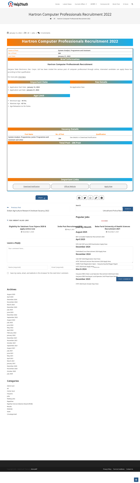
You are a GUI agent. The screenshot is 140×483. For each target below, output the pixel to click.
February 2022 (11, 333)
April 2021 (10, 358)
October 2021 (11, 343)
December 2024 (12, 299)
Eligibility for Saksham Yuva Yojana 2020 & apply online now (27, 227)
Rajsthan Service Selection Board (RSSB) (20, 404)
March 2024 (11, 305)
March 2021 (11, 361)
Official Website (70, 186)
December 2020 (12, 366)
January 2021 (11, 363)
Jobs (33, 33)
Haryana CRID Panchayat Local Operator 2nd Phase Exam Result (97, 276)
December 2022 (12, 315)
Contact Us (129, 469)
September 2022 (12, 317)
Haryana (10, 394)
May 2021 (10, 356)
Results (9, 406)
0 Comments (45, 33)
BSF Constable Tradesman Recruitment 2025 (90, 237)
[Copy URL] (96, 197)
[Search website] (132, 4)
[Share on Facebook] (79, 197)
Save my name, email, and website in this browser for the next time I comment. (39, 273)
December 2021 (12, 338)
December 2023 (12, 307)
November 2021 (12, 340)
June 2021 (10, 353)
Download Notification (32, 186)
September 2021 (12, 346)
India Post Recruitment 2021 (70, 226)
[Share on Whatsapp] (90, 197)
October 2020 (11, 371)
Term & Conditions (118, 469)
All (28, 33)
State (8, 411)
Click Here (22, 77)
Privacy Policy (107, 469)
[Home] (51, 19)
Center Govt (11, 391)
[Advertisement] (101, 110)
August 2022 (11, 320)
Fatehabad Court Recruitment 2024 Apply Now (91, 251)
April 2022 (10, 330)
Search (78, 205)
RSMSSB (9, 409)
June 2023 (10, 312)
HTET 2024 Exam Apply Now (85, 267)
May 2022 (10, 328)
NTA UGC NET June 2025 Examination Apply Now (91, 244)
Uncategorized (12, 414)
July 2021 (10, 351)
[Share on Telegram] (101, 197)
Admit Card (10, 386)
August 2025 (11, 294)
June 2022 (10, 325)
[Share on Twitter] (85, 197)
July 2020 (10, 374)
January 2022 (11, 335)
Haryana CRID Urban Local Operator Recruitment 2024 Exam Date (97, 274)
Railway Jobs (11, 399)
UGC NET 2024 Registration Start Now (88, 259)
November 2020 (12, 369)
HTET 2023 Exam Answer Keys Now (87, 284)
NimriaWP (34, 469)
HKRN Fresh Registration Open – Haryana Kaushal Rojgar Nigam (97, 264)
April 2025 (10, 297)
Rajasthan (10, 401)
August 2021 (11, 348)
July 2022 (10, 322)
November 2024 (12, 302)
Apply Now (108, 186)
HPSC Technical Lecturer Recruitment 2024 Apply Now (93, 261)
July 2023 (10, 310)
